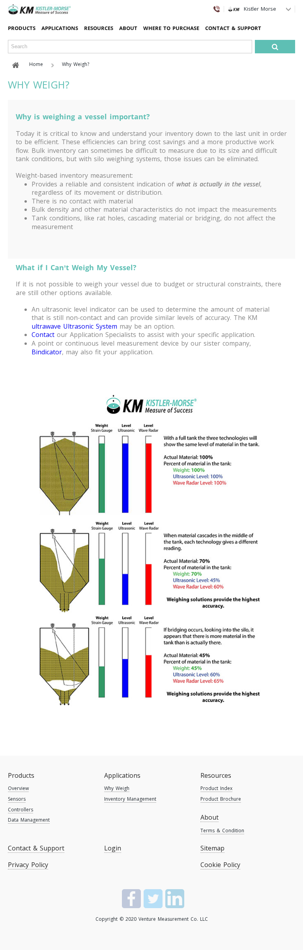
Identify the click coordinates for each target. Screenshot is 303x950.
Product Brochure (220, 799)
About (128, 28)
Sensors (17, 799)
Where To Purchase (171, 28)
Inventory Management (130, 799)
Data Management (29, 819)
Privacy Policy (28, 864)
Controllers (20, 809)
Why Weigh (116, 788)
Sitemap (212, 848)
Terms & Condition (222, 830)
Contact (43, 334)
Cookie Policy (220, 864)
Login (112, 848)
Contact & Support (233, 28)
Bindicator (47, 352)
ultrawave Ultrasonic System (74, 326)
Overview (18, 788)
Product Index (216, 788)
